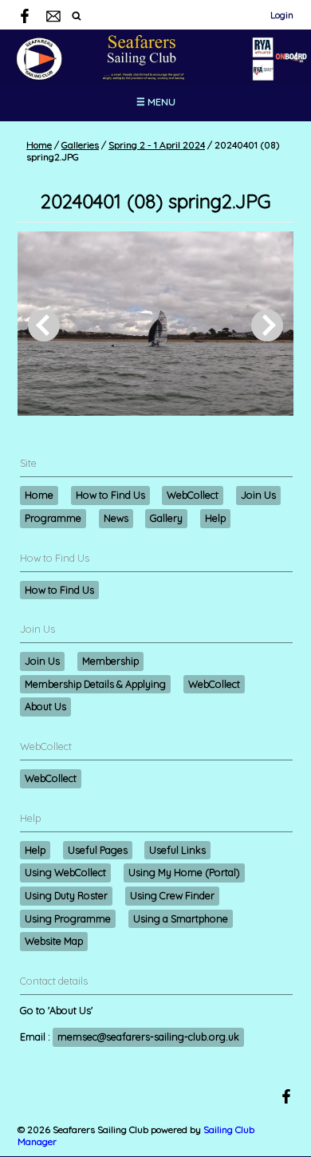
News (116, 517)
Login (281, 15)
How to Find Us (110, 494)
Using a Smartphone (180, 918)
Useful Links (177, 849)
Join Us (258, 494)
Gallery (166, 517)
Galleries (80, 145)
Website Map (54, 940)
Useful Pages (98, 849)
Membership (110, 660)
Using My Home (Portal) (184, 872)
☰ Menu (155, 102)
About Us (45, 706)
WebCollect (192, 494)
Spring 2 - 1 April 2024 (156, 145)
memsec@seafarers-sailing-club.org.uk (148, 1036)
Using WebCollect (65, 872)
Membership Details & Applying (95, 683)
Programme (53, 517)
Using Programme (68, 918)
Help (215, 517)
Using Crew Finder (172, 895)
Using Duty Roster (66, 895)
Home (39, 145)
